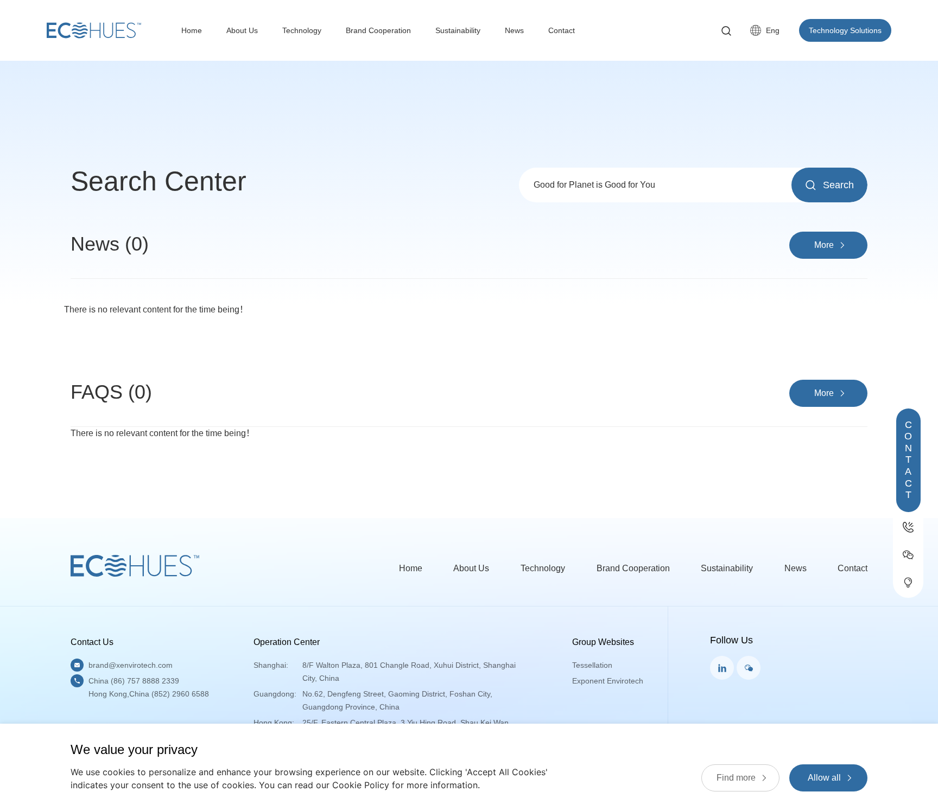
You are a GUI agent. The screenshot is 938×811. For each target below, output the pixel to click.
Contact (561, 30)
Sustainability (457, 30)
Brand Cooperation (378, 30)
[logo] (94, 30)
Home (191, 30)
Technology (301, 30)
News (514, 30)
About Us (242, 30)
